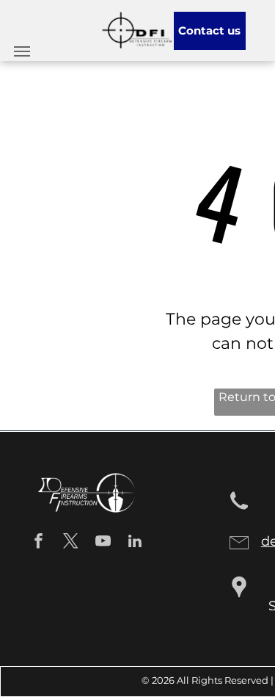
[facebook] (38, 543)
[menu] (22, 51)
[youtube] (103, 543)
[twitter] (70, 543)
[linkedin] (135, 543)
